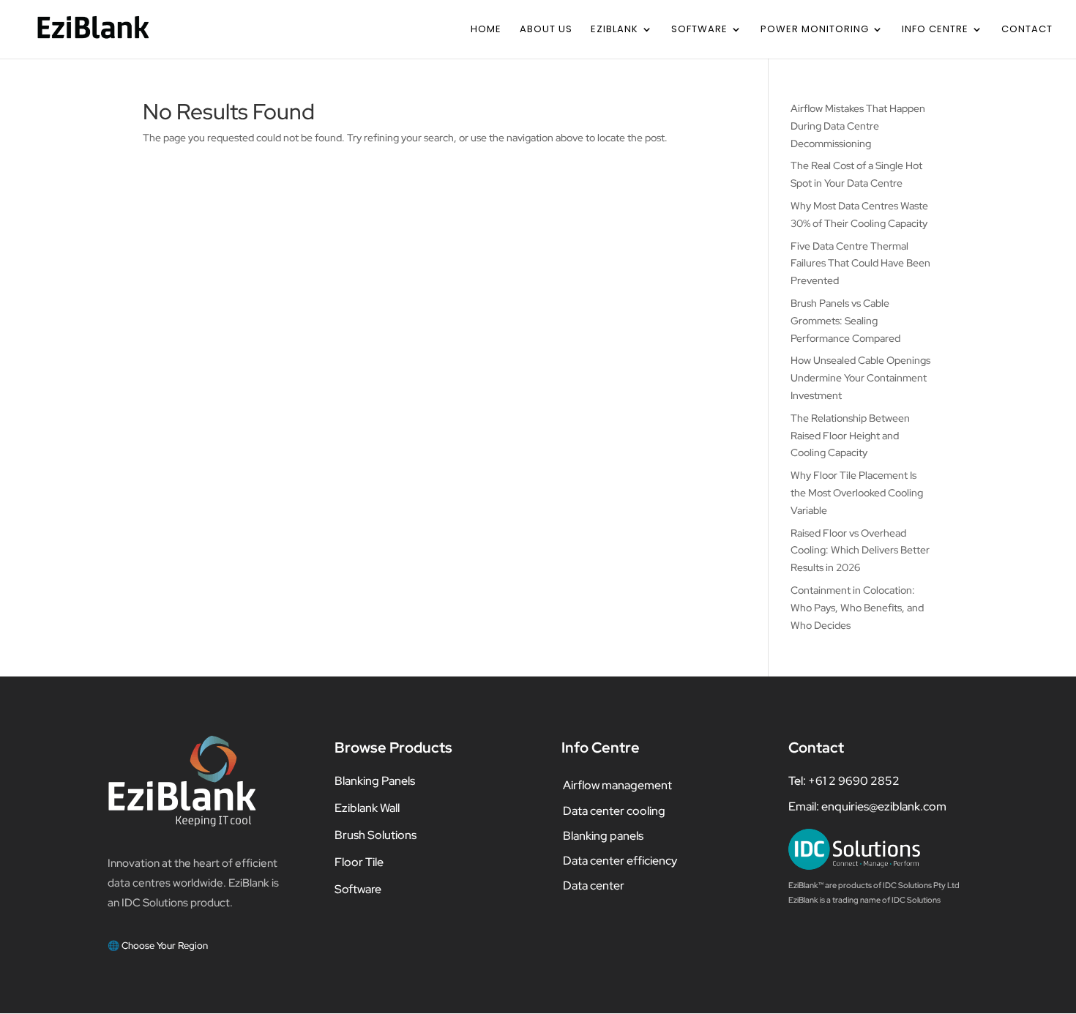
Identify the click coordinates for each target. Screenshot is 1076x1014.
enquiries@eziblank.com (883, 806)
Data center (593, 885)
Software (699, 30)
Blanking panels (603, 835)
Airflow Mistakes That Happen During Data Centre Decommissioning (858, 126)
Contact (1027, 30)
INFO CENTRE (935, 30)
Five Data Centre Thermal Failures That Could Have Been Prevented (860, 263)
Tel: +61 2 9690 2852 (844, 781)
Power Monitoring (815, 30)
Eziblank (614, 30)
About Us (546, 30)
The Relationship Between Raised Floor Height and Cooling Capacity (850, 435)
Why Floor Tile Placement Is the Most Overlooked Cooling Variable (857, 493)
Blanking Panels (375, 781)
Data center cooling (614, 811)
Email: (804, 806)
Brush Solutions (375, 835)
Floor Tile (359, 862)
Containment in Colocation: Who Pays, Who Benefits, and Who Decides (857, 608)
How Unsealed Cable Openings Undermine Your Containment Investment (860, 378)
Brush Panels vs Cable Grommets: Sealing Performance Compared (845, 321)
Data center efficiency (620, 860)
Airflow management (617, 785)
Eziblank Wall (367, 808)
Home (486, 30)
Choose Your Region (165, 945)
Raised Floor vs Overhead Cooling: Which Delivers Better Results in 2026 (860, 550)
